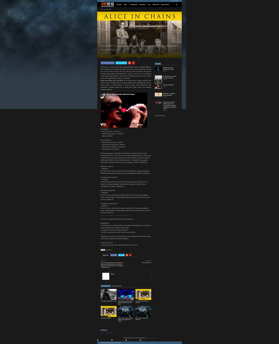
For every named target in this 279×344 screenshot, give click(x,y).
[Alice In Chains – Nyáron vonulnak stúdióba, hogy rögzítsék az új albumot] (126, 311)
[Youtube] (177, 1)
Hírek (125, 4)
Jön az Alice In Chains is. (106, 318)
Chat (149, 4)
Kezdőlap (119, 4)
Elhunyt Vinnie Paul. (146, 262)
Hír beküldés (133, 4)
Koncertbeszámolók (122, 299)
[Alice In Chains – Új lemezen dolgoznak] (143, 311)
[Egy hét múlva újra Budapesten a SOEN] (158, 69)
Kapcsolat (102, 1)
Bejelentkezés (165, 4)
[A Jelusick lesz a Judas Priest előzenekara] (158, 79)
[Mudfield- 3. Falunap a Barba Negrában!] (158, 94)
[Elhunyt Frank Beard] (158, 86)
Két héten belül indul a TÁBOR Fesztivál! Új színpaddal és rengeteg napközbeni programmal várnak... (169, 105)
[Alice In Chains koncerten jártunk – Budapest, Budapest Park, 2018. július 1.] (126, 294)
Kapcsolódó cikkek (106, 286)
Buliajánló (142, 4)
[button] (176, 4)
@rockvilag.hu (150, 338)
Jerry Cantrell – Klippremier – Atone (108, 301)
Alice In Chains (109, 249)
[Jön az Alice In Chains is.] (109, 311)
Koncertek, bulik (107, 42)
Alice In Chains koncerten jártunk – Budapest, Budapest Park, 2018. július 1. (125, 303)
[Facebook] (170, 1)
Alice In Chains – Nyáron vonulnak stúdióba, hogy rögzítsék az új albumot (125, 320)
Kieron (102, 53)
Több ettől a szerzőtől (117, 286)
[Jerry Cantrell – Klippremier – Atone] (109, 294)
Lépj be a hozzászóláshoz (107, 332)
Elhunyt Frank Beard (168, 85)
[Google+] (172, 1)
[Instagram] (175, 1)
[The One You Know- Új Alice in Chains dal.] (143, 294)
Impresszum (155, 4)
